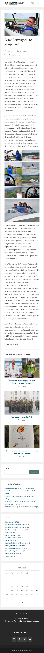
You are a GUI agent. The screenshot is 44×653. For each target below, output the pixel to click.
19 (17, 590)
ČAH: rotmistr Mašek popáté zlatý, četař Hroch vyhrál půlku (22, 382)
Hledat (7, 468)
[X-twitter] (24, 639)
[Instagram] (14, 639)
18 (12, 590)
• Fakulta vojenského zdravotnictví (15, 527)
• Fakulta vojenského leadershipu (15, 525)
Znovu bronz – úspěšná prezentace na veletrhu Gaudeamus (22, 452)
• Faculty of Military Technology (15, 548)
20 (22, 590)
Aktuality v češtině (10, 522)
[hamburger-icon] (35, 3)
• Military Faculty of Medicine (14, 551)
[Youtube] (30, 639)
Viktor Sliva (14, 344)
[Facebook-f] (19, 639)
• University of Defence (12, 554)
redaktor (10, 52)
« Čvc (21, 602)
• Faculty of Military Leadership (14, 546)
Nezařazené (8, 556)
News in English (9, 540)
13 (22, 586)
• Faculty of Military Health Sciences (16, 543)
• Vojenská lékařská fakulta (13, 538)
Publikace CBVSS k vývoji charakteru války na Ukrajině (22, 507)
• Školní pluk (8, 533)
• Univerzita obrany (14, 55)
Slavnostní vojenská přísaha (22, 417)
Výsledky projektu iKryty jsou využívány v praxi (19, 488)
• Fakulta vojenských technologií (15, 530)
